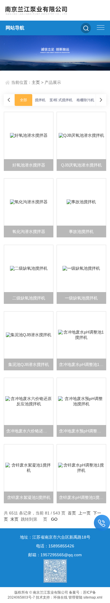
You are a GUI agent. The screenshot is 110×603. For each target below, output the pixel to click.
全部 (23, 100)
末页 (14, 519)
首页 (72, 513)
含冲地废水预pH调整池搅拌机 (82, 431)
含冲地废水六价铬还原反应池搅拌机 (29, 431)
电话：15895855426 (55, 546)
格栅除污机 (85, 100)
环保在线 (60, 597)
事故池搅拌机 (81, 231)
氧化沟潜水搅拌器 (28, 231)
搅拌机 (40, 100)
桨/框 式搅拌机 (61, 100)
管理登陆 (75, 597)
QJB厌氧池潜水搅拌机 (81, 165)
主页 (36, 82)
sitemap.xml (92, 597)
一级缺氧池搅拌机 (81, 298)
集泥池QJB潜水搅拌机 (28, 364)
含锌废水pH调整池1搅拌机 (82, 497)
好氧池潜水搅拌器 (28, 165)
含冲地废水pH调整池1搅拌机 (82, 364)
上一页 (84, 513)
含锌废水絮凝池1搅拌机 (28, 497)
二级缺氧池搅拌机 (28, 298)
